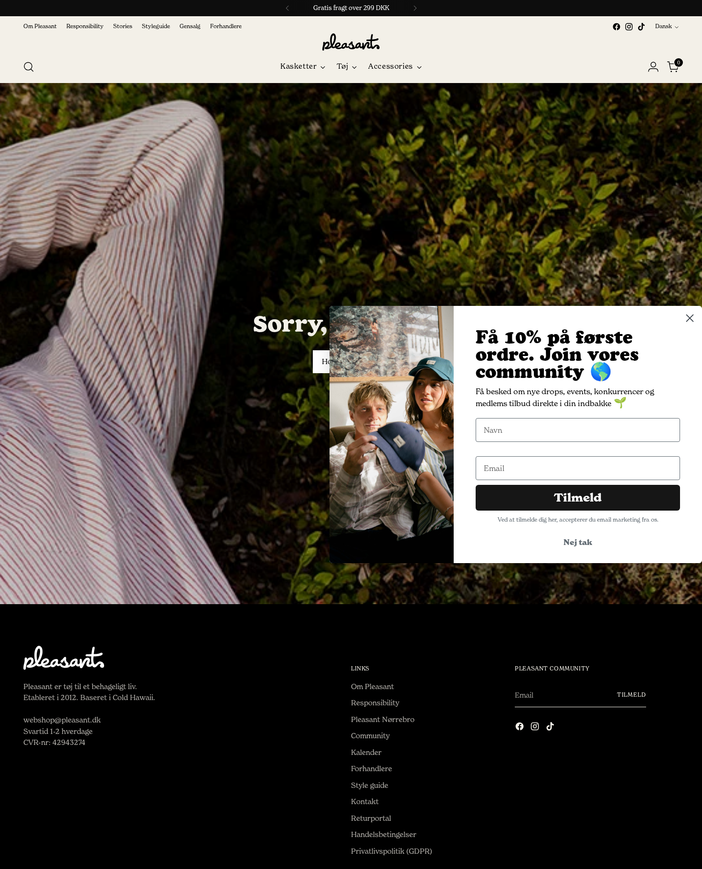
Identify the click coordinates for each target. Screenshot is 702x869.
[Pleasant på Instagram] (629, 26)
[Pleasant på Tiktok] (641, 26)
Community (370, 735)
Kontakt (365, 801)
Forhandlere (371, 768)
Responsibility (375, 702)
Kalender (366, 752)
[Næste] (414, 8)
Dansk (663, 26)
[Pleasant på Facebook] (616, 26)
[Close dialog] (689, 318)
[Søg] (28, 66)
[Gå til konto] (653, 66)
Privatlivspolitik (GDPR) (391, 851)
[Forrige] (287, 8)
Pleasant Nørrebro (383, 719)
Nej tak (578, 542)
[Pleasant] (351, 42)
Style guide (369, 785)
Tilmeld (631, 694)
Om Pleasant (372, 686)
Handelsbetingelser (383, 834)
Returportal (371, 818)
